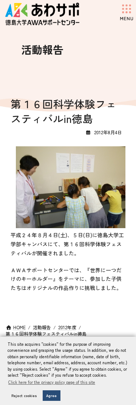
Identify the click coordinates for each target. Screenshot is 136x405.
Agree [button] (51, 395)
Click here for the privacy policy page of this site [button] (51, 382)
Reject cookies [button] (24, 395)
